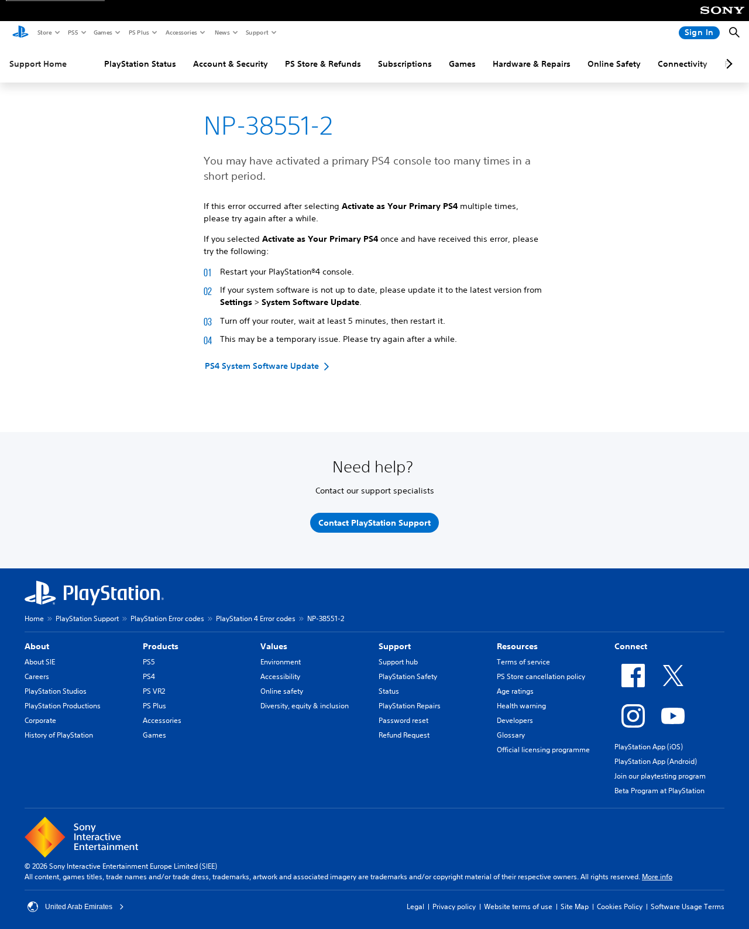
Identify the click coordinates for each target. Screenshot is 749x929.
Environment (280, 662)
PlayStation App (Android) (655, 761)
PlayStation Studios (56, 691)
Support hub (398, 662)
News (221, 32)
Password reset (403, 720)
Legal (415, 906)
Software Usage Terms (687, 906)
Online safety (281, 691)
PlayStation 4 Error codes (256, 618)
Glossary (511, 735)
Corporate (40, 720)
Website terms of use (518, 906)
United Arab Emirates (78, 907)
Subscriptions (405, 64)
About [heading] (37, 646)
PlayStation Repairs (410, 706)
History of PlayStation (59, 735)
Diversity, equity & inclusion (304, 706)
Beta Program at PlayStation (659, 791)
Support (256, 32)
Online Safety (614, 64)
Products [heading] (160, 646)
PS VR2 (154, 691)
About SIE (40, 662)
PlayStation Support (87, 618)
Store (44, 32)
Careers (37, 676)
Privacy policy (454, 906)
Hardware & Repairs (532, 64)
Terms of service (523, 662)
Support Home (38, 64)
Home (34, 618)
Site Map (575, 906)
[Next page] (727, 64)
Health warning (521, 706)
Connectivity (682, 64)
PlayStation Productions (63, 706)
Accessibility (280, 676)
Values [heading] (273, 646)
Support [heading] (395, 646)
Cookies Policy (620, 906)
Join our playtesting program (660, 776)
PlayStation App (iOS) (648, 747)
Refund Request (404, 735)
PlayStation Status (140, 64)
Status (389, 691)
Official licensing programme (543, 750)
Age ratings (515, 691)
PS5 (72, 32)
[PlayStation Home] (20, 33)
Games (102, 32)
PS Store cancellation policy (541, 676)
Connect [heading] (630, 646)
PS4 (149, 676)
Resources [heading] (517, 646)
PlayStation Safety (408, 676)
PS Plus (138, 32)
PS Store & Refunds (323, 64)
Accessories (181, 32)
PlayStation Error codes (167, 618)
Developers (515, 720)
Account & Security (230, 64)
